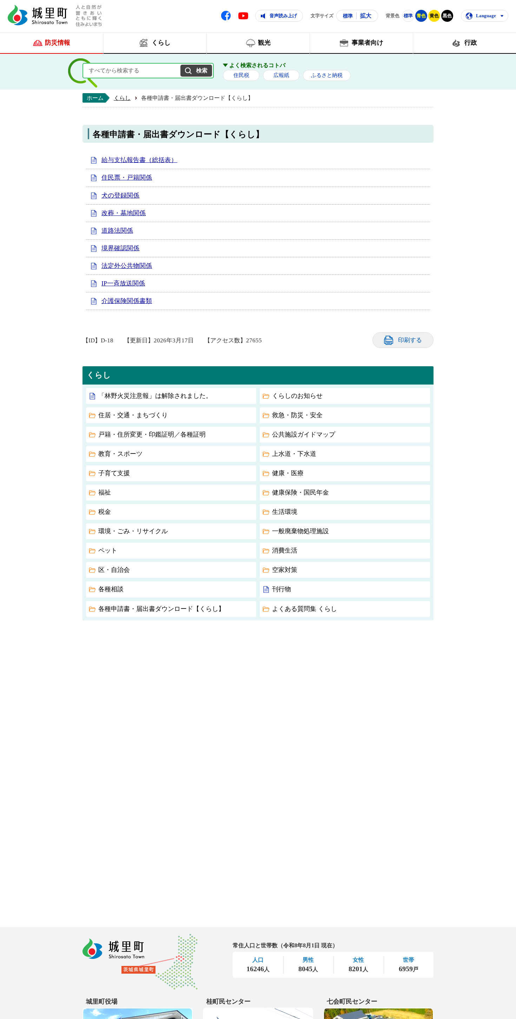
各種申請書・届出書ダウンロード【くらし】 (161, 608)
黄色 (434, 15)
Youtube (243, 15)
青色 (421, 15)
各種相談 (111, 589)
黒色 (447, 15)
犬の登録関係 (120, 195)
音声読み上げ (283, 15)
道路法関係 (117, 230)
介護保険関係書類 (126, 300)
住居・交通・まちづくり (133, 415)
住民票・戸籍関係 (126, 177)
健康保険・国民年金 (300, 492)
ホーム (95, 98)
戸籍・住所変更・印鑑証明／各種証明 (152, 434)
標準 (348, 16)
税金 (104, 511)
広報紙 (281, 75)
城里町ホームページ (37, 15)
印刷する (410, 340)
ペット (107, 550)
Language (486, 15)
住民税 (241, 75)
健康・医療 (288, 473)
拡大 (365, 16)
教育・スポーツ (120, 453)
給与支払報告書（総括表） (139, 159)
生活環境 (284, 511)
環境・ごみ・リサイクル (133, 531)
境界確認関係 (120, 248)
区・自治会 (114, 569)
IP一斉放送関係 (123, 283)
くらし (122, 98)
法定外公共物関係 (126, 265)
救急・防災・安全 (297, 415)
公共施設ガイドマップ (303, 434)
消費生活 (284, 550)
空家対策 (284, 569)
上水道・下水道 (294, 453)
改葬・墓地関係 (123, 213)
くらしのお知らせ (297, 395)
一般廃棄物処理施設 (300, 531)
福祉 (104, 492)
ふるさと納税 (327, 75)
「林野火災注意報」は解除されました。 (155, 395)
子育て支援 (114, 473)
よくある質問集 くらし (304, 608)
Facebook (226, 15)
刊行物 (281, 589)
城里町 (140, 961)
